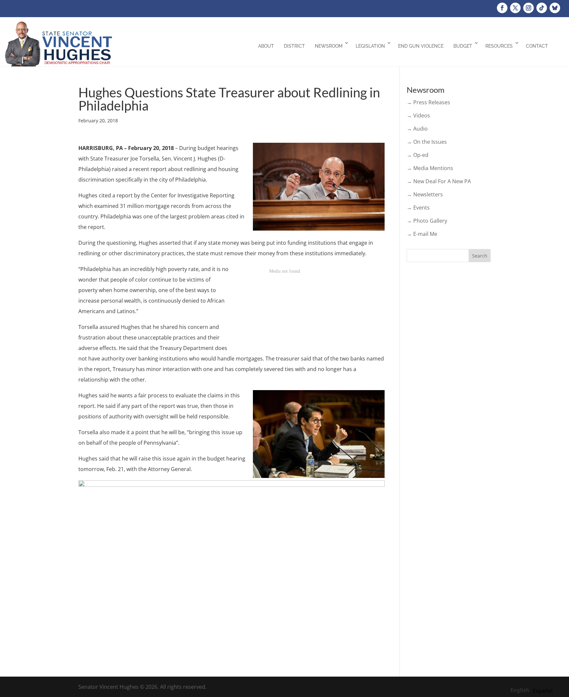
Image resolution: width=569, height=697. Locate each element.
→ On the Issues (427, 141)
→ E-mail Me (422, 233)
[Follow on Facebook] (502, 8)
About (266, 46)
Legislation (370, 46)
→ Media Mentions (430, 168)
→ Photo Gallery (427, 220)
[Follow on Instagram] (528, 8)
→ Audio (417, 128)
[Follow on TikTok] (541, 8)
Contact (537, 46)
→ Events (418, 207)
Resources (499, 46)
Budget (462, 46)
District (294, 46)
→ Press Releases (428, 102)
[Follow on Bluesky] (555, 8)
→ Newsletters (425, 194)
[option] (542, 690)
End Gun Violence (421, 46)
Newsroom (328, 46)
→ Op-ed (417, 155)
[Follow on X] (515, 8)
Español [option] (543, 690)
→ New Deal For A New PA (439, 181)
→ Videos (418, 115)
